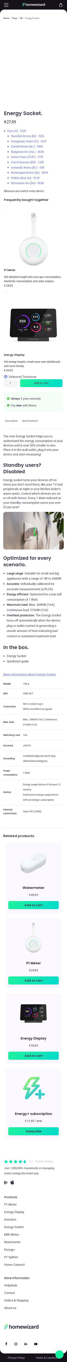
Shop (14, 18)
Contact (9, 1293)
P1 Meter (33, 963)
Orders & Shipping (16, 1300)
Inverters (10, 1219)
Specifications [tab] (30, 420)
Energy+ (9, 1249)
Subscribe (33, 1131)
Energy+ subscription (33, 1114)
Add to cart (41, 383)
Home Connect (14, 1264)
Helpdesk (10, 1285)
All (21, 18)
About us (10, 1308)
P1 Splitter (11, 1257)
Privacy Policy (16, 1358)
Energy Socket (14, 1227)
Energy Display (33, 1038)
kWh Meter (11, 1234)
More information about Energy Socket (29, 674)
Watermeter (33, 887)
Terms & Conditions (47, 1358)
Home (6, 18)
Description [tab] (11, 420)
